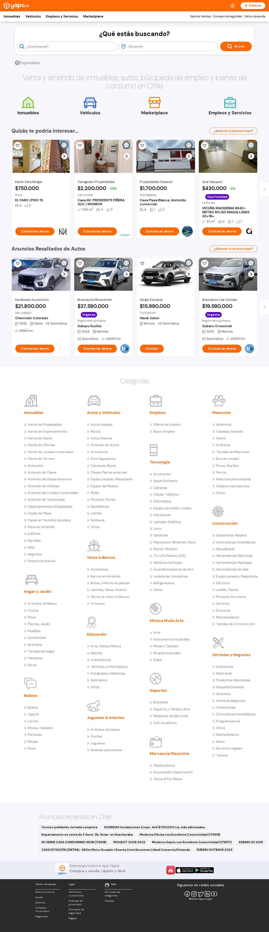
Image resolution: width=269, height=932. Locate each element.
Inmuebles (12, 16)
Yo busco (98, 603)
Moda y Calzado (40, 728)
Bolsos (33, 707)
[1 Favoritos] (17, 263)
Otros (32, 665)
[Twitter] (200, 894)
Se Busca (97, 520)
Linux (157, 528)
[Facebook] (187, 894)
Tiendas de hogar (41, 651)
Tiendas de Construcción (235, 624)
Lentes (33, 721)
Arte (156, 632)
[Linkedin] (207, 894)
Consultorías (226, 707)
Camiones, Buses (103, 465)
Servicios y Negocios (231, 654)
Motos (96, 431)
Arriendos (35, 465)
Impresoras (162, 515)
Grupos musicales (167, 653)
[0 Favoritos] (80, 145)
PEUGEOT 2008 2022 (129, 842)
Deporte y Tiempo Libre (171, 709)
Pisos (32, 617)
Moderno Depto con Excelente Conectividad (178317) (192, 842)
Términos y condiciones (76, 893)
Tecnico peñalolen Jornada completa (69, 827)
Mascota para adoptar (233, 479)
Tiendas (109, 901)
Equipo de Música (104, 486)
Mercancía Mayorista (169, 753)
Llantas (96, 513)
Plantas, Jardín (39, 624)
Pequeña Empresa (230, 687)
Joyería (33, 714)
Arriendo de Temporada (46, 499)
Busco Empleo (164, 431)
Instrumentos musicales (171, 639)
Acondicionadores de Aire (173, 569)
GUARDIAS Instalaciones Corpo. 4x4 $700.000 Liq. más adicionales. (155, 827)
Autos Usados (101, 424)
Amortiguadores (103, 458)
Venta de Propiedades (45, 424)
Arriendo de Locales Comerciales (53, 493)
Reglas (73, 918)
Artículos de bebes (105, 729)
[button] (64, 156)
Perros (221, 472)
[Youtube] (214, 894)
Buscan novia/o (227, 458)
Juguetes (98, 743)
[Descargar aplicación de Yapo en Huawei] (170, 870)
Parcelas (34, 540)
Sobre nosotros (45, 892)
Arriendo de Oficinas (43, 486)
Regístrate (41, 916)
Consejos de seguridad (227, 16)
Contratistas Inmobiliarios (236, 542)
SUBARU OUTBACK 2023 (214, 850)
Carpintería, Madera (231, 535)
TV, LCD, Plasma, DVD (169, 555)
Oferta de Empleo (167, 424)
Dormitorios (37, 637)
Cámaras (160, 487)
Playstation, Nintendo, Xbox (174, 542)
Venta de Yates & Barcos (110, 597)
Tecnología (160, 462)
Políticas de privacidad (76, 902)
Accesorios (99, 452)
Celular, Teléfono (166, 494)
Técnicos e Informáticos (109, 666)
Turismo (222, 755)
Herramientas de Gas (232, 569)
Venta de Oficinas (41, 445)
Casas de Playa (39, 513)
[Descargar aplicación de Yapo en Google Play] (204, 870)
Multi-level (224, 673)
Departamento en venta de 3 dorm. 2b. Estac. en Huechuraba (87, 834)
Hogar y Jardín (37, 591)
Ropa (32, 748)
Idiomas (96, 653)
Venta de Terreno (41, 458)
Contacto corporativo (42, 909)
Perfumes (35, 734)
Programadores (228, 721)
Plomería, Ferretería (231, 597)
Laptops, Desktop (167, 522)
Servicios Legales (229, 748)
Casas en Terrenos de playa (49, 520)
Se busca (35, 644)
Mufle (95, 493)
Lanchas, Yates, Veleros (109, 590)
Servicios (223, 603)
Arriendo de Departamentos (49, 479)
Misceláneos (225, 549)
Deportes (158, 690)
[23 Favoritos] (204, 145)
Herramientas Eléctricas (234, 555)
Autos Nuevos (101, 438)
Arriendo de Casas (42, 472)
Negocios (35, 554)
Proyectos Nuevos (42, 561)
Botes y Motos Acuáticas (110, 583)
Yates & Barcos (101, 557)
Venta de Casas (40, 438)
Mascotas (221, 412)
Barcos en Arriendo (105, 576)
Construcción (225, 523)
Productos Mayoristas (233, 680)
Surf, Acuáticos (165, 723)
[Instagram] (194, 894)
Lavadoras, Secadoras (170, 576)
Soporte (40, 902)
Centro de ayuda (254, 16)
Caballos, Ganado (229, 431)
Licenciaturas (101, 659)
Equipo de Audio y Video (172, 508)
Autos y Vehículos (103, 412)
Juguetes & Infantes (106, 717)
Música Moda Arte (167, 620)
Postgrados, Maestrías (108, 673)
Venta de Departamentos (47, 431)
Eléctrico (223, 583)
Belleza (30, 695)
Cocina (33, 610)
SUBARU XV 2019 (251, 842)
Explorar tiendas (200, 16)
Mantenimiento (227, 617)
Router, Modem (165, 549)
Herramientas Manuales (234, 562)
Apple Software (165, 481)
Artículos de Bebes (42, 603)
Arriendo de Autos (105, 445)
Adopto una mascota (232, 486)
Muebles (34, 631)
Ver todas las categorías (112, 893)
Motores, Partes (103, 499)
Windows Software (167, 562)
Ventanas (35, 658)
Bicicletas (160, 702)
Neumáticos (100, 506)
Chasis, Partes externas (109, 472)
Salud (220, 741)
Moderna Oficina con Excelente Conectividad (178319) (180, 834)
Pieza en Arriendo (41, 527)
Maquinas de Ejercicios (170, 716)
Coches (96, 736)
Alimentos (223, 424)
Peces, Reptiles (227, 465)
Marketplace (93, 16)
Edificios (34, 533)
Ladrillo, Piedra (227, 590)
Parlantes (160, 535)
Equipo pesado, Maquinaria (111, 479)
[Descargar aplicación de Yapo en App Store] (185, 870)
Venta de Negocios (230, 701)
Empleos (158, 412)
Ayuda (39, 897)
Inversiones (224, 666)
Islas (31, 547)
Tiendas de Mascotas (232, 452)
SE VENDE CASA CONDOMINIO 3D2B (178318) (74, 842)
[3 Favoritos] (17, 145)
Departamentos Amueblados (50, 506)
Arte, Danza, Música (106, 646)
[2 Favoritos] (142, 145)
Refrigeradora (163, 583)
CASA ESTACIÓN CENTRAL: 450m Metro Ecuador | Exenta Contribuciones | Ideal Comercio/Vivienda (115, 850)
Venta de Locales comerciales (51, 452)
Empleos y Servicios (62, 16)
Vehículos (33, 16)
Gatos (221, 438)
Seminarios (99, 680)
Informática (162, 501)
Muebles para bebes (106, 750)
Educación (96, 634)
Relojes (33, 741)
